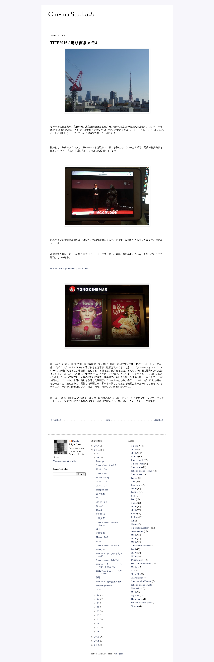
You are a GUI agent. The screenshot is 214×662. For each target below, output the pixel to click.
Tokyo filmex (137, 578)
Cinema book (137, 460)
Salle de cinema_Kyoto (141, 585)
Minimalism (136, 588)
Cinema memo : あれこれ (107, 560)
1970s (134, 556)
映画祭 (99, 510)
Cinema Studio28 (71, 14)
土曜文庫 (100, 518)
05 (98, 615)
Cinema (134, 446)
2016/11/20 (101, 502)
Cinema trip (136, 467)
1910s (134, 592)
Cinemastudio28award (141, 581)
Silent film (136, 574)
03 (98, 623)
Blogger (119, 654)
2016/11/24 (101, 486)
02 (98, 627)
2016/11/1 (100, 590)
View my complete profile (64, 461)
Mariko (75, 441)
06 (98, 611)
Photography (137, 599)
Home (107, 420)
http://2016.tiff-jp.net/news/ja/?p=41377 (69, 268)
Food (133, 549)
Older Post (158, 420)
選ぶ (98, 529)
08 (98, 603)
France (134, 478)
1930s (134, 553)
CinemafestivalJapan (140, 545)
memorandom (137, 531)
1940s (134, 524)
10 (98, 595)
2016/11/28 (101, 469)
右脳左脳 (100, 533)
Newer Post (56, 420)
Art (132, 521)
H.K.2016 (100, 514)
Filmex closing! (103, 477)
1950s (134, 506)
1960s (134, 488)
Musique (135, 567)
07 (98, 607)
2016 (96, 450)
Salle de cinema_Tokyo (141, 471)
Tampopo (100, 461)
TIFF (133, 481)
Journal (134, 456)
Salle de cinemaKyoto (141, 602)
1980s (134, 538)
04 (98, 619)
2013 (96, 645)
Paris (133, 499)
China (134, 503)
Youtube (135, 606)
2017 (96, 446)
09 (98, 599)
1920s (134, 535)
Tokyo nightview (104, 586)
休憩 (98, 577)
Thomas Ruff (102, 537)
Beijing (134, 517)
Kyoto (134, 513)
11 (98, 457)
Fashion (134, 492)
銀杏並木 (100, 494)
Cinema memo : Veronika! (108, 545)
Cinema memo (137, 474)
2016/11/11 (101, 541)
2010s (134, 453)
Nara (133, 570)
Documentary (137, 560)
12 (98, 453)
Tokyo (134, 449)
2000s (134, 510)
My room (135, 595)
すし (98, 498)
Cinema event (137, 464)
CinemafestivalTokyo (141, 528)
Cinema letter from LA (106, 465)
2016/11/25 (101, 481)
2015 (96, 637)
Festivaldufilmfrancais (141, 563)
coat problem (102, 490)
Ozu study (135, 485)
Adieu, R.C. (101, 549)
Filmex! (99, 506)
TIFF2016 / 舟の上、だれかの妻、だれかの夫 (109, 565)
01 (98, 631)
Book (133, 496)
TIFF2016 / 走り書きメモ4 (108, 582)
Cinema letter (102, 473)
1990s (134, 542)
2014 (96, 641)
